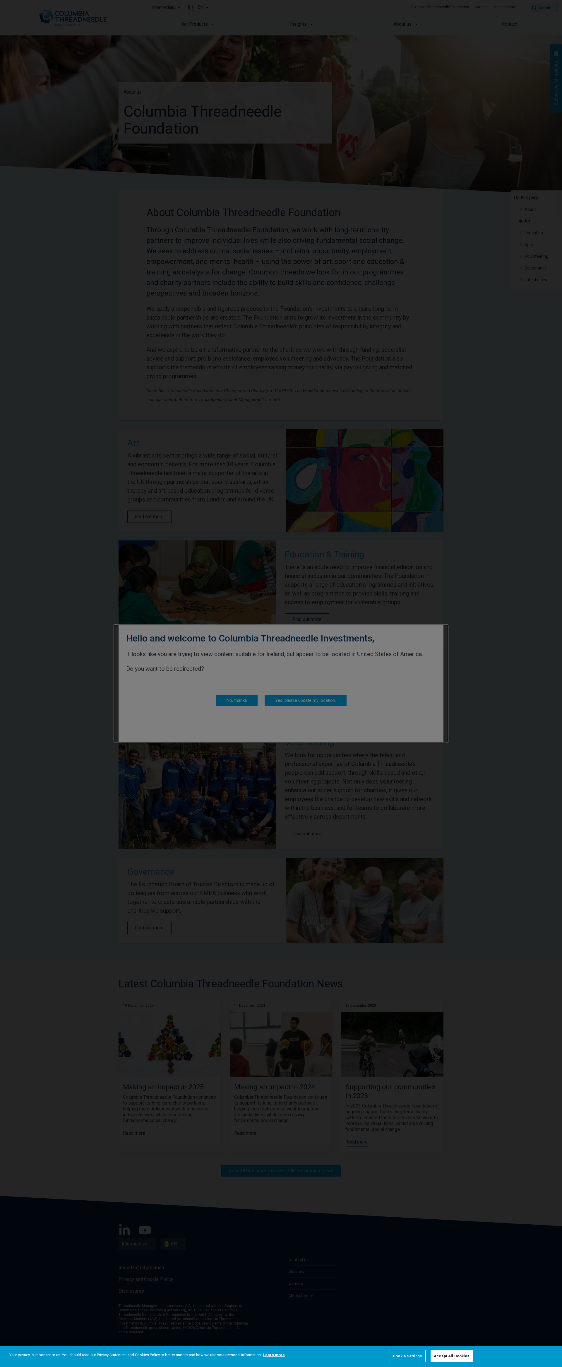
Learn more (274, 1355)
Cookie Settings (407, 1356)
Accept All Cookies (451, 1356)
